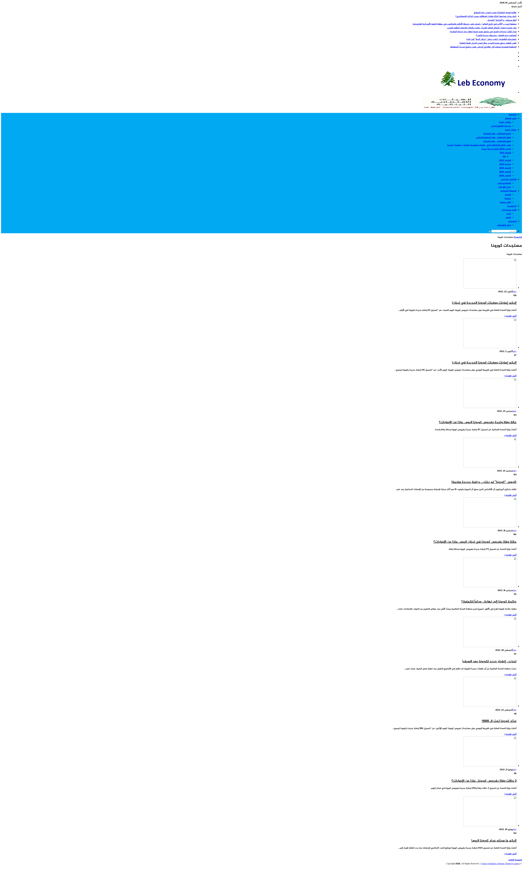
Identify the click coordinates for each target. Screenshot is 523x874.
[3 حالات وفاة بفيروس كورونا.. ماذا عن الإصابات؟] (489, 766)
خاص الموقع (510, 118)
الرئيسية (512, 115)
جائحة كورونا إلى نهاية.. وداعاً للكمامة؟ (488, 601)
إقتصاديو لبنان (504, 183)
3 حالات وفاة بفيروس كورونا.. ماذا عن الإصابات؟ (483, 781)
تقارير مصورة (505, 202)
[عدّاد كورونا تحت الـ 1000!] (489, 706)
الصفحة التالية (515, 860)
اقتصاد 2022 (505, 160)
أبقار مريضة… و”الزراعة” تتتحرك (501, 20)
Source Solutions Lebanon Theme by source (501, 864)
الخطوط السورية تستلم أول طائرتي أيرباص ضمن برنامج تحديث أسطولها (483, 47)
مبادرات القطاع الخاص (501, 126)
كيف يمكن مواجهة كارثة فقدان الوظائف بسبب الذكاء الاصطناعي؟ (485, 16)
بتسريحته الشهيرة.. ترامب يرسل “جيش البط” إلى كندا (491, 39)
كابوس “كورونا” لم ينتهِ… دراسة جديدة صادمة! (483, 482)
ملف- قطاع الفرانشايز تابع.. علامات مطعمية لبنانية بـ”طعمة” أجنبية (479, 145)
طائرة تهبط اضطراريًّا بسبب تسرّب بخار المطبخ (495, 13)
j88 (504, 157)
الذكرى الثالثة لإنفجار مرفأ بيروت (496, 149)
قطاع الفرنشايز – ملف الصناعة (497, 134)
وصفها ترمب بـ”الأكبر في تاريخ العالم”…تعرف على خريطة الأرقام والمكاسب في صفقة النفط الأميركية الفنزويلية (464, 24)
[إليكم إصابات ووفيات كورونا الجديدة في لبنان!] (489, 288)
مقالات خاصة (505, 122)
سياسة (507, 198)
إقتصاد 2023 (505, 168)
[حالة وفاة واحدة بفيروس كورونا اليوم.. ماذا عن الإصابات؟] (489, 407)
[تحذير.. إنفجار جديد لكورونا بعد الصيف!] (489, 646)
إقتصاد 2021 (505, 153)
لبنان (508, 214)
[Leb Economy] (481, 87)
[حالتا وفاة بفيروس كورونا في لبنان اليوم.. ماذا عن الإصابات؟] (489, 527)
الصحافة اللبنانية (508, 191)
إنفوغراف (512, 221)
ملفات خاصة (510, 130)
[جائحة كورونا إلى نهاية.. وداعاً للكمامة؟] (489, 587)
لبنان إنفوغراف (504, 225)
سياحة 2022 (505, 164)
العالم (508, 218)
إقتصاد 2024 (505, 172)
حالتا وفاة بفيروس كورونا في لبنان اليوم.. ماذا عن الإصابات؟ (474, 542)
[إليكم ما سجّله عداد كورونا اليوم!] (489, 826)
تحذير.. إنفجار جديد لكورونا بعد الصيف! (489, 661)
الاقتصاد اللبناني (508, 179)
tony (514, 292)
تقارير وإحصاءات (509, 210)
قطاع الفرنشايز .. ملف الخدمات (497, 141)
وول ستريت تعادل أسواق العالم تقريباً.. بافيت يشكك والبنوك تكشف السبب (481, 28)
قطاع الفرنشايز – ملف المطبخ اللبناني (493, 137)
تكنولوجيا (511, 206)
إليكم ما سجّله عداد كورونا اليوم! (493, 840)
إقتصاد (508, 195)
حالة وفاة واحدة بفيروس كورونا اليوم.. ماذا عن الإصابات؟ (477, 422)
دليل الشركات (504, 187)
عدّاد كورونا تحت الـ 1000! (499, 721)
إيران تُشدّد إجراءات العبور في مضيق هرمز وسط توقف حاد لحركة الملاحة (483, 32)
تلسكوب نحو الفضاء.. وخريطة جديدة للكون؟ (496, 35)
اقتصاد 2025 (505, 176)
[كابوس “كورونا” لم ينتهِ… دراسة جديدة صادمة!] (489, 467)
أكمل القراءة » (510, 316)
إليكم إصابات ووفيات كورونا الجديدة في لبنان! (484, 303)
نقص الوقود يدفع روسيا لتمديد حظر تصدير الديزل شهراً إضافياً (488, 43)
